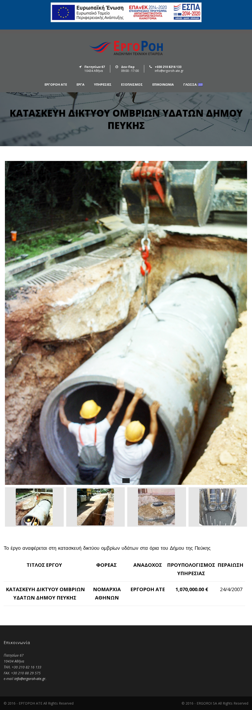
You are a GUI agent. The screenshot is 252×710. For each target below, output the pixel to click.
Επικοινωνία (163, 84)
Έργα (80, 84)
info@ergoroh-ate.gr (30, 678)
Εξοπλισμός (132, 84)
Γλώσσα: (190, 84)
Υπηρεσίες (102, 84)
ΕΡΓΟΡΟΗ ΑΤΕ (56, 84)
